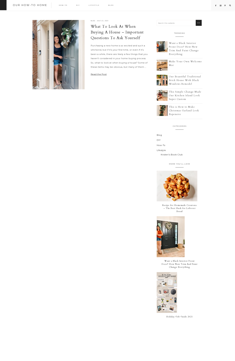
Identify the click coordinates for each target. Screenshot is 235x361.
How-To (161, 145)
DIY (159, 140)
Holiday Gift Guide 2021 (179, 316)
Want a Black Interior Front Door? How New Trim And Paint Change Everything (179, 264)
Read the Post (99, 74)
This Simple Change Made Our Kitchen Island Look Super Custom (185, 95)
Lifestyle (161, 150)
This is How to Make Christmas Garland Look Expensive (184, 110)
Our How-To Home (30, 5)
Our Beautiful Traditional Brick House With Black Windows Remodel (185, 80)
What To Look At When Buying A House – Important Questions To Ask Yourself (117, 32)
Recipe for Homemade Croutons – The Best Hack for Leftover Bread (179, 208)
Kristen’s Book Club (172, 154)
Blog (93, 20)
